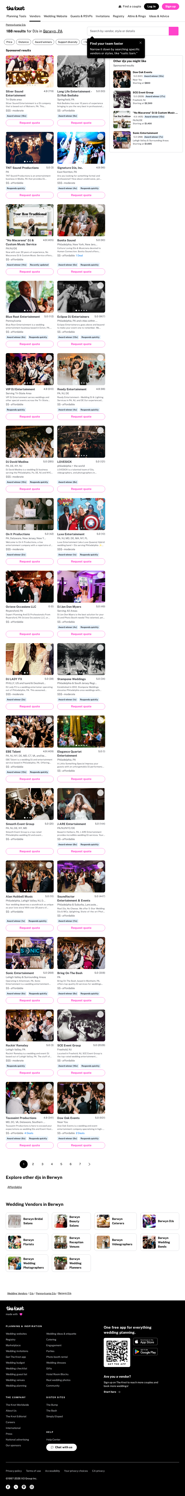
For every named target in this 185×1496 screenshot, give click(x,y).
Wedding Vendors (17, 1293)
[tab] (24, 85)
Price (9, 42)
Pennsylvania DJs (16, 24)
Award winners (43, 42)
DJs (32, 1293)
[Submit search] (173, 31)
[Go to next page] (89, 1164)
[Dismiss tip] (140, 42)
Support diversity (67, 42)
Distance (23, 42)
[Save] (49, 60)
